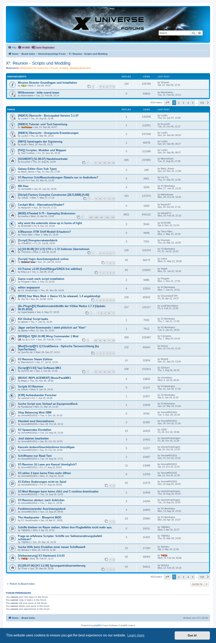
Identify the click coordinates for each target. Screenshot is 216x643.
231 (101, 217)
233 (112, 217)
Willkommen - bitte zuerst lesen (38, 92)
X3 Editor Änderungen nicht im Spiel (42, 481)
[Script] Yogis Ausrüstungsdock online (43, 259)
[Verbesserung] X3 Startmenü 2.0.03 (41, 555)
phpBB (96, 625)
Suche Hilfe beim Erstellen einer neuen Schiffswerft (51, 547)
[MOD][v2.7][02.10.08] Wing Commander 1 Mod (48, 336)
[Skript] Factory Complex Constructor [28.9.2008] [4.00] (53, 194)
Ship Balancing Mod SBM (34, 412)
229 (90, 217)
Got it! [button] (192, 635)
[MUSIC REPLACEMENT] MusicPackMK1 (44, 377)
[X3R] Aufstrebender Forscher (37, 395)
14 (95, 340)
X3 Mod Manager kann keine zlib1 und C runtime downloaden (58, 491)
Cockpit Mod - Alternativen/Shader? (41, 204)
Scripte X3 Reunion (30, 386)
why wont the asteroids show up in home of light (50, 223)
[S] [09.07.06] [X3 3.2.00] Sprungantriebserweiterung (51, 565)
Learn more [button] (135, 635)
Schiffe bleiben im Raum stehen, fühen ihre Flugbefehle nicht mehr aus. (65, 527)
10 (100, 198)
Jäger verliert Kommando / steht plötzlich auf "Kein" (52, 327)
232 (107, 217)
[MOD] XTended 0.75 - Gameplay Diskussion (46, 213)
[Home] (108, 24)
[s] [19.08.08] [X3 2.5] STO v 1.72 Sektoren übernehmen (53, 249)
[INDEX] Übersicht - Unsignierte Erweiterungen (48, 133)
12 (109, 198)
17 (109, 340)
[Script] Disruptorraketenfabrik (37, 240)
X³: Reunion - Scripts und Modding (38, 63)
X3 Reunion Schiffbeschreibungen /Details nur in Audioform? (58, 177)
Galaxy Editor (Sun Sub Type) (37, 168)
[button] (167, 102)
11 (104, 198)
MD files (23, 186)
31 (95, 163)
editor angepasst (29, 287)
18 (113, 340)
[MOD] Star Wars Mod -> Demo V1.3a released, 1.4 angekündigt (59, 296)
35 (113, 163)
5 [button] (192, 103)
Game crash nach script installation (41, 278)
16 (104, 340)
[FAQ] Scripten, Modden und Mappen (42, 150)
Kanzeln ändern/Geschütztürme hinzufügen (46, 447)
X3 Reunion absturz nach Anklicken (41, 500)
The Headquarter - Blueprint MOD (39, 517)
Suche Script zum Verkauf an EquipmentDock (48, 403)
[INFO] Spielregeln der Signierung (40, 141)
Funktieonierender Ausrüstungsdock (42, 508)
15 (100, 340)
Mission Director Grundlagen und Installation (47, 82)
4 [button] (188, 103)
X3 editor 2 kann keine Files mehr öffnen (44, 473)
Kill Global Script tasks (33, 319)
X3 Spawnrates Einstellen (34, 429)
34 (109, 163)
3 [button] (183, 103)
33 (104, 163)
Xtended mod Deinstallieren (36, 421)
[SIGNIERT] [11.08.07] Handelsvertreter (43, 158)
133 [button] (202, 103)
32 (100, 163)
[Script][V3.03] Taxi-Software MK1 (39, 368)
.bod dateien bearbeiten (33, 438)
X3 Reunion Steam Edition (35, 359)
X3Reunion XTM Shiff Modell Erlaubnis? (44, 231)
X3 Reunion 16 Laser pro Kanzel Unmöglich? (47, 464)
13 (113, 198)
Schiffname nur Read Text (34, 455)
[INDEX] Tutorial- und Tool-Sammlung (42, 124)
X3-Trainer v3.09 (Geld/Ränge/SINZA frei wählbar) (50, 269)
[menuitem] (12, 47)
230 (96, 217)
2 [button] (179, 103)
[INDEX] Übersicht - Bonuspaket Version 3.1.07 (48, 115)
